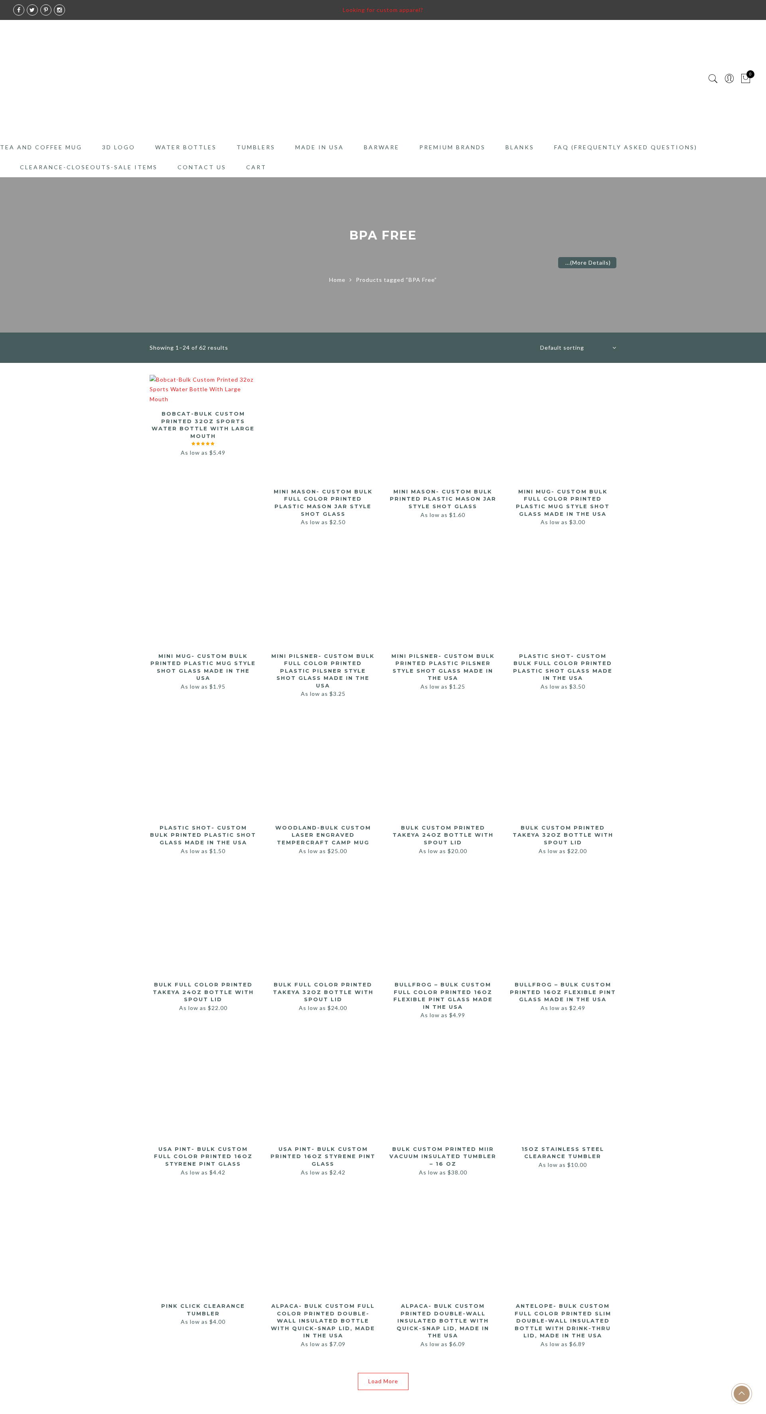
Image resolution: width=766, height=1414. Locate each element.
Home (337, 279)
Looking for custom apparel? (383, 9)
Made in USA (319, 147)
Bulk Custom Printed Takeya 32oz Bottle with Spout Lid (563, 835)
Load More (383, 1381)
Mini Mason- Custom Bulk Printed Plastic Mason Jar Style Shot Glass (443, 498)
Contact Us (202, 167)
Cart (256, 167)
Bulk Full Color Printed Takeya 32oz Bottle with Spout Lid (323, 991)
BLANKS (519, 147)
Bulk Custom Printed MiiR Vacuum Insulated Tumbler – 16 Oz (442, 1156)
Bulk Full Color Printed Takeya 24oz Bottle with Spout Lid (203, 991)
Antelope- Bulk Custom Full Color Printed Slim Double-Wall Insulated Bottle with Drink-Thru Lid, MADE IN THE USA (563, 1321)
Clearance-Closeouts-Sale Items (89, 167)
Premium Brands (452, 147)
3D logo (118, 147)
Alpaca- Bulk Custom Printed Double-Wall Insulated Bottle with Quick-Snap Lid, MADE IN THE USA (443, 1321)
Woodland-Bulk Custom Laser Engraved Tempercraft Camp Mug (323, 835)
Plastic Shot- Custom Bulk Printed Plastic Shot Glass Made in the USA (203, 835)
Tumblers (256, 147)
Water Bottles (186, 147)
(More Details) (590, 262)
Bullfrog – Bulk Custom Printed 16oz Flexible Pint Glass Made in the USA (563, 991)
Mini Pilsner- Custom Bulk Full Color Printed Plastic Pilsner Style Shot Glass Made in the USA (323, 671)
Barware (381, 147)
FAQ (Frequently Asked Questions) (625, 147)
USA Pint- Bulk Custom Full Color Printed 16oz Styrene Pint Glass (203, 1156)
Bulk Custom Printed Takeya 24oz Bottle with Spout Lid (443, 835)
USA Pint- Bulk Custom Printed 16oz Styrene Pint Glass (322, 1156)
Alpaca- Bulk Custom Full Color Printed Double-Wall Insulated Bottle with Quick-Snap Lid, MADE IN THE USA (323, 1321)
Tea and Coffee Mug (41, 147)
